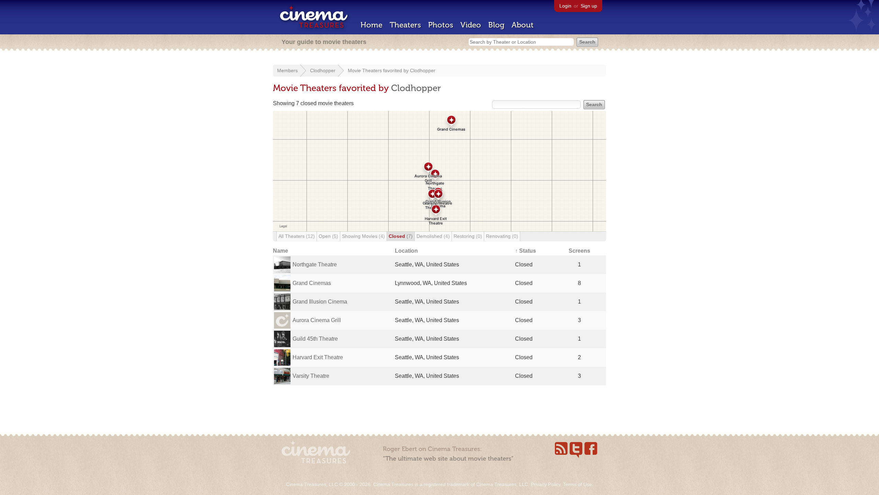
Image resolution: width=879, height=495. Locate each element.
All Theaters (296, 236)
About (523, 25)
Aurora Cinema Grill (317, 320)
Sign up (589, 6)
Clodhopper (322, 70)
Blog (496, 25)
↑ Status (525, 251)
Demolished (433, 236)
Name (280, 251)
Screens (579, 251)
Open (328, 236)
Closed (401, 236)
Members (287, 70)
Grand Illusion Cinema (320, 302)
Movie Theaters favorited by (379, 70)
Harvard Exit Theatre (318, 357)
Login (565, 6)
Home (372, 25)
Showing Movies (363, 236)
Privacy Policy (545, 484)
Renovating (502, 236)
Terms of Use (577, 484)
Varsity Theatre (311, 376)
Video (470, 25)
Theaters (405, 25)
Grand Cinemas (312, 283)
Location (406, 251)
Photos (440, 25)
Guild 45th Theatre (315, 339)
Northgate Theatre (315, 264)
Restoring (468, 236)
